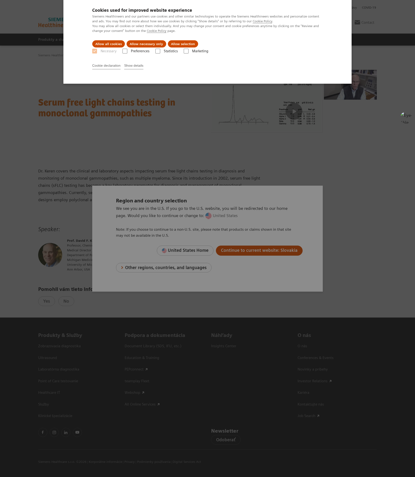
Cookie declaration (106, 65)
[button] (406, 118)
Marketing (200, 51)
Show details (133, 65)
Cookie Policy (262, 21)
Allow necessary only (146, 44)
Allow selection (183, 44)
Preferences (140, 51)
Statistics (171, 51)
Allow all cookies (108, 44)
